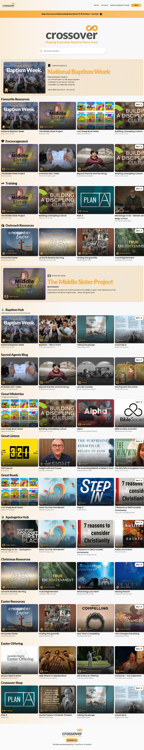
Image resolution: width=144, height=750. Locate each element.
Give (136, 5)
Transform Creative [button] (82, 744)
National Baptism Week (120, 5)
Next (138, 104)
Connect (104, 5)
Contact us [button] (72, 740)
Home (96, 5)
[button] (72, 14)
